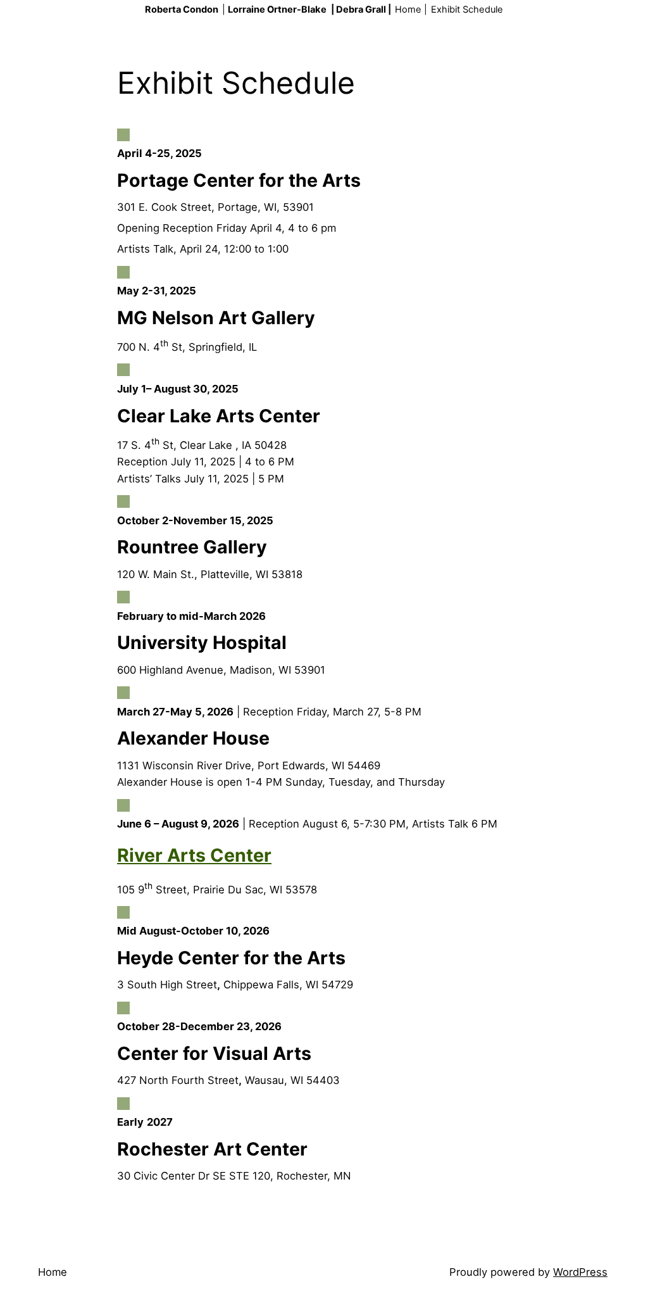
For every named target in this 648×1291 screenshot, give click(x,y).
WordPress (580, 1272)
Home (52, 1272)
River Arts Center (194, 855)
